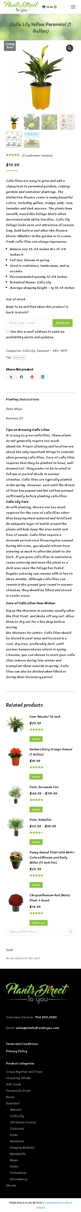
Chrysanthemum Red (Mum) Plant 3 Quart (49, 898)
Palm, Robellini (40, 819)
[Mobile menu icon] (73, 7)
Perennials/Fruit (18, 1090)
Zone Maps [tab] (14, 409)
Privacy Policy (16, 1051)
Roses (10, 1097)
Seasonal (43, 350)
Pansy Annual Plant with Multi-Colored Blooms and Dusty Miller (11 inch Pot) (52, 857)
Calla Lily (29, 350)
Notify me (62, 322)
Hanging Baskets (22, 1147)
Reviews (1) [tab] (14, 418)
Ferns (14, 1135)
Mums (14, 1160)
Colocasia (17, 1128)
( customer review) (37, 155)
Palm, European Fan (43, 787)
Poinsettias (18, 1172)
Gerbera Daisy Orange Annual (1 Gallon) (50, 752)
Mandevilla (18, 1154)
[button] (69, 48)
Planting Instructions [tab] (22, 399)
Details (36, 739)
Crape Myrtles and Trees (24, 1071)
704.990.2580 (46, 1017)
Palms (14, 1166)
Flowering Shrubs (18, 1078)
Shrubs (11, 1185)
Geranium (17, 1141)
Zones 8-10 (19, 357)
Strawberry (18, 1179)
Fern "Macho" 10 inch (44, 716)
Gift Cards (13, 1084)
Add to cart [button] (38, 923)
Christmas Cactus (23, 1122)
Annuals (16, 1109)
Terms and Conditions (22, 1044)
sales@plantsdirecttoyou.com (37, 1028)
